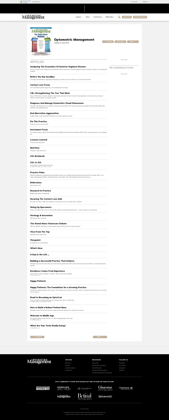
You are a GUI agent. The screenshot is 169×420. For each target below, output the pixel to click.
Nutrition (34, 148)
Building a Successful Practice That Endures (52, 261)
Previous (109, 42)
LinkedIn (121, 370)
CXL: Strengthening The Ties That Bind (50, 93)
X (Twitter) (122, 365)
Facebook (122, 363)
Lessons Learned (38, 139)
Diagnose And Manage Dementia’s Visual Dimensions (57, 103)
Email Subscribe (140, 17)
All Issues (120, 42)
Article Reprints (97, 368)
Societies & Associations (99, 370)
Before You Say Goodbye (42, 77)
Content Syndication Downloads (102, 373)
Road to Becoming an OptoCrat (46, 297)
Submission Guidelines (99, 365)
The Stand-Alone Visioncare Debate (48, 223)
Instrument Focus (39, 129)
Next (131, 42)
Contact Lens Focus (40, 85)
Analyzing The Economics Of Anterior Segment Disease (58, 66)
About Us (68, 363)
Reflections (36, 182)
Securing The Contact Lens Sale (46, 199)
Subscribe (126, 17)
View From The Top (40, 232)
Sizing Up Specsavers (41, 207)
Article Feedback (70, 368)
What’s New (36, 248)
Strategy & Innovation (41, 215)
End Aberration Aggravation (44, 113)
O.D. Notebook (37, 156)
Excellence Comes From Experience (47, 271)
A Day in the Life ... (39, 254)
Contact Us (68, 370)
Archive (67, 365)
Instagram (122, 368)
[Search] (119, 17)
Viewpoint (35, 240)
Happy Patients (38, 281)
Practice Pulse (37, 172)
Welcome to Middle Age (42, 315)
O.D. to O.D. (35, 162)
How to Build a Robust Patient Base (48, 307)
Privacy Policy (84, 409)
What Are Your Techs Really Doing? (48, 325)
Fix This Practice (38, 121)
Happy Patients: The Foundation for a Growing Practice (58, 287)
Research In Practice (40, 190)
